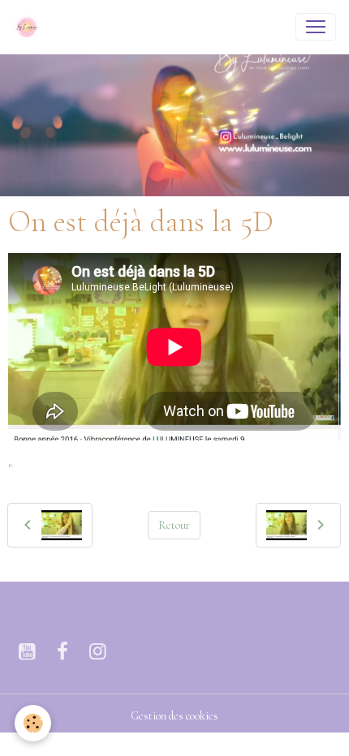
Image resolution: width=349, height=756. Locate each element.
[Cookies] (33, 723)
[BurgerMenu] (315, 27)
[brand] (30, 27)
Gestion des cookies (174, 716)
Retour (174, 525)
